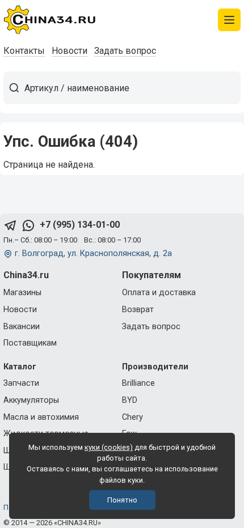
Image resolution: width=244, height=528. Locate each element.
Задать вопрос (125, 50)
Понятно (122, 500)
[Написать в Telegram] (10, 225)
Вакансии (21, 326)
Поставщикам (30, 343)
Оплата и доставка (159, 292)
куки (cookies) (109, 447)
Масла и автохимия (41, 417)
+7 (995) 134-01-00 (80, 224)
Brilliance (138, 383)
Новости (69, 50)
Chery (132, 417)
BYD (129, 400)
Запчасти (21, 383)
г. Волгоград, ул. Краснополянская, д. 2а (93, 253)
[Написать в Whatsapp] (28, 225)
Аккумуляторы (31, 400)
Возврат (138, 309)
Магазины (22, 292)
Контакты (24, 50)
